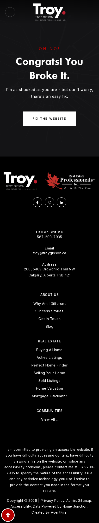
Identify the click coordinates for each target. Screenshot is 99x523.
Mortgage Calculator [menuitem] (49, 396)
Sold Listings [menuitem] (49, 381)
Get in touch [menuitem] (49, 319)
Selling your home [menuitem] (49, 373)
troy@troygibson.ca (49, 253)
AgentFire (59, 512)
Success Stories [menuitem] (49, 311)
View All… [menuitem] (49, 419)
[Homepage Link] (49, 11)
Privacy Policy (52, 501)
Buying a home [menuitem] (49, 350)
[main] (49, 78)
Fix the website (49, 118)
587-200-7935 (49, 237)
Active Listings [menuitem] (49, 357)
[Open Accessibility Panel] (8, 515)
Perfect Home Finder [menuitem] (49, 365)
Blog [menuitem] (49, 326)
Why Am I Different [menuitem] (49, 303)
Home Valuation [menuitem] (49, 388)
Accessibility (21, 506)
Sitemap (84, 501)
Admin (71, 501)
